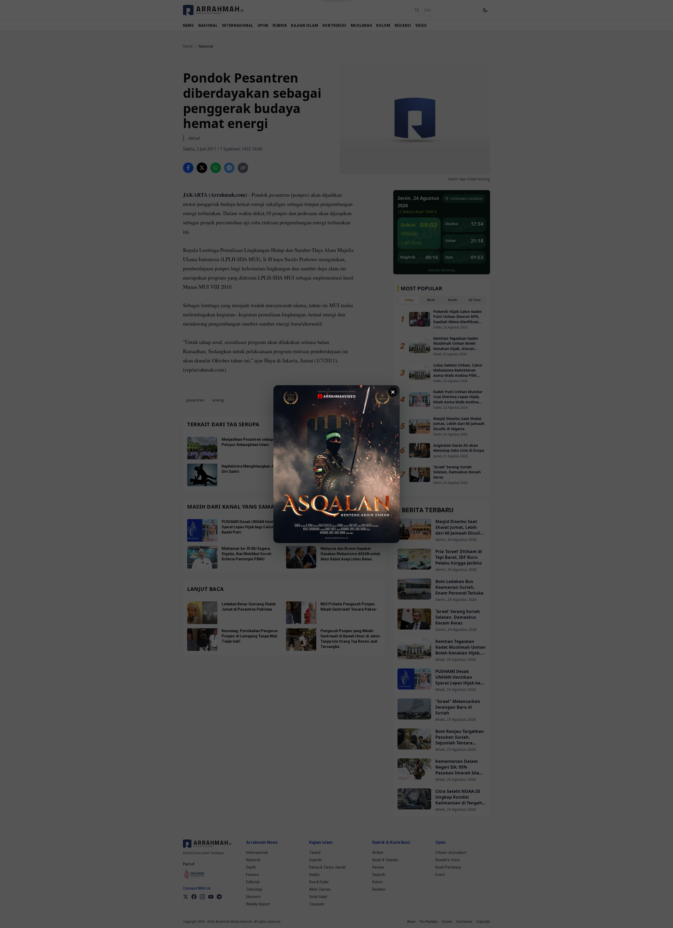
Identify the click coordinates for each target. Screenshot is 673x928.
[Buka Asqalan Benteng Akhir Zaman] (336, 464)
